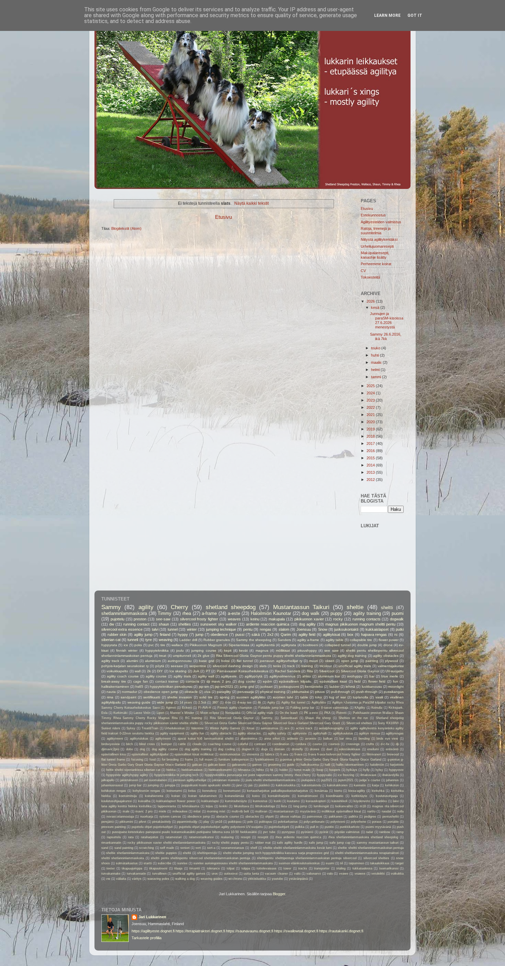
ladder (334, 686)
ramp (400, 832)
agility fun (197, 733)
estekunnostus (230, 754)
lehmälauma (190, 806)
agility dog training (352, 656)
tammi (376, 377)
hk (271, 770)
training (307, 666)
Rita (310, 671)
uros (215, 873)
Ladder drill (188, 640)
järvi (239, 785)
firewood (393, 754)
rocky (338, 619)
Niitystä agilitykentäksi (379, 239)
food (152, 759)
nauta (111, 692)
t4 (341, 863)
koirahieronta (154, 796)
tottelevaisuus (267, 868)
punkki (329, 827)
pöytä (159, 666)
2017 (371, 443)
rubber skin (117, 634)
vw (108, 878)
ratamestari (174, 837)
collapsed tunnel (338, 645)
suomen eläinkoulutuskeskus (299, 863)
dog (142, 749)
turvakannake (111, 873)
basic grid (206, 661)
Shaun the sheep (318, 718)
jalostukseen (129, 780)
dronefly (297, 749)
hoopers (334, 770)
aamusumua (269, 728)
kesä (375, 307)
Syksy (130, 728)
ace (287, 728)
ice (126, 645)
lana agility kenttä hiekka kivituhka (126, 806)
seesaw (177, 666)
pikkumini (126, 821)
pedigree (370, 816)
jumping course (203, 650)
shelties (184, 624)
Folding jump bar (302, 707)
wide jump (165, 702)
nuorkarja (146, 816)
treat (162, 656)
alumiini (132, 661)
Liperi (160, 713)
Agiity (271, 702)
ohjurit (269, 816)
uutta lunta (251, 873)
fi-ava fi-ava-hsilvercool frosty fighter (334, 754)
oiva (207, 692)
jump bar (135, 785)
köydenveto (362, 801)
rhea (186, 613)
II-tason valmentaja (335, 707)
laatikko (381, 801)
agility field (307, 634)
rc (396, 634)
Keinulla (376, 707)
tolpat (231, 868)
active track (304, 728)
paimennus (314, 816)
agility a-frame (308, 640)
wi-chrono (235, 878)
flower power (389, 640)
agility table (335, 640)
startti (148, 863)
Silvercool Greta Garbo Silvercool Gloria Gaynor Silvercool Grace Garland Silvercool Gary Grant (272, 723)
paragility (224, 692)
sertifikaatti (151, 697)
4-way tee (244, 702)
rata (131, 837)
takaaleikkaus (380, 863)
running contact (136, 624)
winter (192, 629)
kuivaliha (144, 801)
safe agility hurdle (289, 842)
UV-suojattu (394, 671)
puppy (336, 613)
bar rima (345, 738)
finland (165, 634)
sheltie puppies (166, 853)
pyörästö (307, 832)
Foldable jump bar (271, 707)
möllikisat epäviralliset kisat (341, 811)
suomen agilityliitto (251, 697)
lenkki (223, 806)
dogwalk (397, 619)
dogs (264, 749)
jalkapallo (107, 780)
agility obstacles (385, 656)
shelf (253, 848)
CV (363, 271)
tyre (148, 640)
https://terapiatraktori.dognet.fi (200, 931)
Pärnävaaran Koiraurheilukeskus (242, 671)
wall (138, 671)
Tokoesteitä (370, 277)
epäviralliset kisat (333, 681)
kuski (277, 801)
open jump (349, 661)
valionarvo (313, 873)
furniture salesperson (233, 759)
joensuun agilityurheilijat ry (281, 661)
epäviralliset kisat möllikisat (194, 754)
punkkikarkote (350, 827)
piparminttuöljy (187, 821)
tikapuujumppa (132, 868)
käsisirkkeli (339, 801)
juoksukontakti (346, 629)
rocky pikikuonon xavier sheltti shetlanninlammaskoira (166, 842)
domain (279, 749)
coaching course (220, 744)
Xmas (250, 728)
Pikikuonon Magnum (206, 645)
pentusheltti (390, 816)
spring (224, 697)
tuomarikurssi (389, 868)
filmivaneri (374, 754)
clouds (197, 744)
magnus (262, 650)
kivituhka (378, 791)
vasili (379, 697)
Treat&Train (150, 728)
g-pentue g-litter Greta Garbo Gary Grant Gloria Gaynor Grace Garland (330, 759)
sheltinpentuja (207, 853)
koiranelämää (234, 796)
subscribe (164, 863)
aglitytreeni (163, 738)
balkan (328, 738)
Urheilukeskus (175, 728)
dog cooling (226, 749)
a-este (234, 613)
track (291, 666)
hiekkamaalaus (192, 770)
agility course (156, 676)
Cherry (179, 607)
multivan (261, 811)
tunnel (173, 629)
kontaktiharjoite (279, 796)
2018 (371, 436)
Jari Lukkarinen (152, 917)
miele (162, 811)
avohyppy (354, 676)
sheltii (187, 853)
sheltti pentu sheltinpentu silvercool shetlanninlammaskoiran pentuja (200, 858)
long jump (300, 806)
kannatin (360, 785)
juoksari (266, 686)
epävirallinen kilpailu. (295, 681)
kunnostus (260, 801)
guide (290, 764)
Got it (414, 15)
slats (263, 666)
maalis (377, 362)
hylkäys (351, 770)
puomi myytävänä (378, 827)
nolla (400, 811)
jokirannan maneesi (226, 780)
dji (397, 744)
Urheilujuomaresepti (377, 246)
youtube (277, 878)
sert (198, 848)
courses (334, 744)
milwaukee (180, 811)
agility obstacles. (250, 733)
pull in (314, 827)
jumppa (170, 785)
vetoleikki (378, 873)
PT (208, 671)
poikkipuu (235, 821)
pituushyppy (307, 650)
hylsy (379, 770)
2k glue (203, 656)
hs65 (139, 686)
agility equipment (172, 733)
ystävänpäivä (298, 878)
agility (146, 607)
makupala (277, 619)
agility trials (182, 676)
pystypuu (288, 832)
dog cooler (247, 681)
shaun (164, 624)
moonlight (396, 686)
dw (111, 624)
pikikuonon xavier (309, 619)
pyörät (323, 832)
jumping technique (221, 629)
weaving (165, 640)
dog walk (310, 613)
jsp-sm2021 (224, 686)
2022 (371, 407)
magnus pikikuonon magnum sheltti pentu (360, 624)
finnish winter (126, 650)
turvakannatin (136, 873)
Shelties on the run (353, 718)
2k (149, 671)
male (126, 811)
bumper (166, 744)
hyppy (183, 634)
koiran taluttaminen (202, 796)
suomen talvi (283, 697)
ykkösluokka (257, 878)
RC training (193, 718)
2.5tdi (202, 702)
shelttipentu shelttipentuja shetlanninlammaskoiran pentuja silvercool (307, 858)
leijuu (209, 806)
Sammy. (267, 718)
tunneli (132, 640)
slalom (284, 629)
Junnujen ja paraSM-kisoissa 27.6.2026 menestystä (386, 320)
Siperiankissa (238, 645)
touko (376, 348)
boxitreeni (310, 645)
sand (104, 848)
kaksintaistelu (311, 785)
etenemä (253, 754)
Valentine (197, 728)
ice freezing (346, 775)
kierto (338, 791)
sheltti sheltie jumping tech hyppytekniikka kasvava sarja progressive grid (276, 853)
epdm (267, 681)
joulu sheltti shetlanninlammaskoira (270, 780)
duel (329, 749)
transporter (321, 868)
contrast (260, 744)
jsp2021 (326, 780)
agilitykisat (331, 634)
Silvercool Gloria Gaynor (360, 671)
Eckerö (187, 707)
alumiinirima (248, 738)
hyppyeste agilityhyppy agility (127, 775)
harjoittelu (397, 764)
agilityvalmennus (282, 676)
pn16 (218, 821)
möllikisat (283, 650)
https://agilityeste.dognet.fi (153, 931)
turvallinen (159, 873)
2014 (371, 465)
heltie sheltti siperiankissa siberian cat (133, 770)
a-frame (209, 613)
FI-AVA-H (204, 707)
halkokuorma (310, 764)
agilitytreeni (115, 738)
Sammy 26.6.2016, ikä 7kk (385, 336)
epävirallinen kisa (113, 754)
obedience (219, 634)
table (304, 697)
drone (388, 645)
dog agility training (198, 749)
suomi (330, 863)
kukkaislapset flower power (175, 801)
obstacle (191, 692)
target (399, 863)
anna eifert (272, 738)
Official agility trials (259, 713)
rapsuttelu (114, 837)
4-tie (228, 702)
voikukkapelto (117, 671)
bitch (129, 744)
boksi (225, 661)
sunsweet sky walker (218, 624)
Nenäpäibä (232, 713)
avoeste (310, 738)
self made (167, 848)
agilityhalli (320, 733)
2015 (371, 458)
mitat (197, 811)
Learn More (387, 15)
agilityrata (288, 645)
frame (189, 759)
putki (400, 629)
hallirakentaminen (115, 686)
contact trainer (167, 681)
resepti (245, 837)
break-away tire (113, 681)
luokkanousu (372, 686)
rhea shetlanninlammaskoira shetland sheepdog (363, 837)
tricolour (325, 666)
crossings (353, 744)
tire (162, 645)
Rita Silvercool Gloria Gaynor (232, 718)
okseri (329, 661)
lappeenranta (167, 806)
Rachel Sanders (287, 671)
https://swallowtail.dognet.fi (296, 931)
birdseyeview (110, 744)
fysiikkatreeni (264, 759)
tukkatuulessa (362, 868)
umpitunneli (182, 656)
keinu (254, 619)
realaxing (227, 837)
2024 (371, 393)
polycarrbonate (314, 821)
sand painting (123, 848)
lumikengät (321, 806)
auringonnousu (180, 661)
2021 (371, 415)
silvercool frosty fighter (199, 619)
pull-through (340, 692)
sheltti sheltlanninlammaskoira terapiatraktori (367, 853)
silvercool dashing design (233, 666)
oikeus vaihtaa (290, 816)
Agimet (171, 707)
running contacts (366, 619)
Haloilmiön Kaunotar (271, 613)
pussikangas (394, 692)
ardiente (292, 738)
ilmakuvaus (368, 775)
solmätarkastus (127, 863)
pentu (247, 629)
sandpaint (128, 697)
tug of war (337, 697)
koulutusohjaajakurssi (116, 801)
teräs (277, 666)
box (350, 634)
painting (372, 661)
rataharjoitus (149, 837)
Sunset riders (110, 728)
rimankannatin (111, 842)
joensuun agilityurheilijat (189, 780)
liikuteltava (241, 806)
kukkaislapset (377, 629)
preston (140, 619)
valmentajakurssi (391, 666)
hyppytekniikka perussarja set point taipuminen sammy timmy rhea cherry (258, 775)
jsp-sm (204, 686)
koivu (256, 796)
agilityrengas (395, 733)
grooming (274, 764)
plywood (391, 661)
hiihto (260, 770)
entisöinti (392, 749)
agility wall (206, 676)
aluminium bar (329, 676)
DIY (160, 671)
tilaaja (178, 868)
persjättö (107, 821)
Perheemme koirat (376, 264)
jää (250, 785)
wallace (177, 645)
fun (395, 681)
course (317, 744)
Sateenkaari (289, 718)
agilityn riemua (369, 733)
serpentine (197, 666)
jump (199, 634)
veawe (343, 873)
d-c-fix (385, 744)
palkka (353, 816)
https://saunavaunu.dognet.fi (249, 931)
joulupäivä (308, 780)
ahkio (306, 676)
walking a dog (185, 878)
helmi (376, 370)
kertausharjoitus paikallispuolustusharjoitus (277, 791)
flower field (377, 681)
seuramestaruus (232, 848)
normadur (129, 692)
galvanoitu (239, 764)
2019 (371, 429)
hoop (319, 770)
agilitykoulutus (343, 733)
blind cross (147, 744)
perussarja (245, 692)
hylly (366, 770)
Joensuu (303, 629)
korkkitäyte (359, 796)
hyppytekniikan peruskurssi (171, 686)
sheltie (355, 607)
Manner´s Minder (182, 713)
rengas (265, 629)
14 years (186, 702)
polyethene (358, 821)
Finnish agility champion (234, 707)
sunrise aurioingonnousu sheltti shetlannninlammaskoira (233, 863)
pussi (239, 634)
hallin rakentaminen (350, 764)
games (257, 764)
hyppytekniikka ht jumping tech (176, 775)
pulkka (299, 827)
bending (364, 738)
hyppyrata (109, 645)
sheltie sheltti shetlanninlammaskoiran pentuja (371, 848)
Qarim (286, 634)
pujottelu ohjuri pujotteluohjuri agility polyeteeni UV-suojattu (221, 827)
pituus (320, 692)
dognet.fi (248, 749)
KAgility (360, 707)
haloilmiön (377, 764)
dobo (129, 749)
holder (283, 770)
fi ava (284, 754)
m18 (363, 806)
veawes (360, 873)
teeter (110, 868)
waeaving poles (158, 878)
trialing (341, 868)
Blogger (279, 894)
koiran (175, 796)
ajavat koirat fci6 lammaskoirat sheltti (205, 738)
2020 (371, 422)
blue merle (389, 676)
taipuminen (356, 863)
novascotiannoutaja (120, 816)
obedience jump (198, 816)
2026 (371, 301)
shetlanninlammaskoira (124, 613)
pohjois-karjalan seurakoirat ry (125, 666)
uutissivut (231, 873)
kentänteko (314, 686)
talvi (155, 629)
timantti (194, 868)
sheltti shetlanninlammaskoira (122, 858)
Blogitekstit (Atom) (126, 228)
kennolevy (209, 791)
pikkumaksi (300, 692)
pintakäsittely (161, 821)
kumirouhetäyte (236, 801)
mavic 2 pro (144, 811)
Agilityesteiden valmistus (381, 222)
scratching (146, 848)
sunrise (182, 863)
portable (393, 821)
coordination (280, 744)
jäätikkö (264, 785)
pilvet (142, 821)
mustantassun (283, 811)
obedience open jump (161, 692)
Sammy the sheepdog (253, 640)
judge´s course (369, 780)
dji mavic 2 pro (218, 681)
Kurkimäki (120, 713)
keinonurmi (174, 791)
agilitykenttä (265, 645)
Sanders (284, 640)
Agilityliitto (319, 702)
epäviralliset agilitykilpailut (150, 754)
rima (110, 697)
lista (284, 806)
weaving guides (212, 878)
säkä (255, 634)
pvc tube (269, 832)
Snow (322, 629)
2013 (371, 472)
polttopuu (265, 821)
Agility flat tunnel (293, 702)
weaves (234, 619)
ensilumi (373, 749)
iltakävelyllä (390, 775)
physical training (272, 692)
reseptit (263, 837)
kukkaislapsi (210, 801)
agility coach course (123, 676)
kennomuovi (231, 791)
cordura (300, 744)
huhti (375, 355)
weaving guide (138, 702)
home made (302, 770)
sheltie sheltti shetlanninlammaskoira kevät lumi (297, 848)
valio (297, 873)
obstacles (252, 816)
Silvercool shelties (359, 723)
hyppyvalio (324, 775)
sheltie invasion (179, 697)
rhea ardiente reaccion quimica (298, 837)
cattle (182, 744)
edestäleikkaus (349, 749)
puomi (398, 613)
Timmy (164, 613)
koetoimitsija (128, 796)
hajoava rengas (374, 634)
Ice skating (178, 671)
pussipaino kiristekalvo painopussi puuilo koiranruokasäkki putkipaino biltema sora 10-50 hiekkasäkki (184, 832)
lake (396, 801)
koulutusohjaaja (387, 796)
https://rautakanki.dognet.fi (341, 931)
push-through (367, 692)
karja (375, 785)
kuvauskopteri (316, 801)
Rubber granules (216, 640)
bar (371, 676)
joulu (180, 650)
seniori (185, 848)
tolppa (246, 868)
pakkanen (336, 816)
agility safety (277, 733)
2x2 (270, 634)
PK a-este (311, 713)
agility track (110, 661)
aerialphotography (331, 728)
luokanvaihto (344, 806)
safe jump (316, 842)
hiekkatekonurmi (220, 770)
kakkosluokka (285, 785)
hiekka (171, 770)
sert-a (211, 848)
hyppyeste (396, 770)
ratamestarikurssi (201, 837)
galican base (217, 764)
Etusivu (223, 217)
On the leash (289, 713)
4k (259, 702)
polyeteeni (337, 821)
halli (327, 764)
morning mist (216, 811)
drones (314, 749)
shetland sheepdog (231, 607)
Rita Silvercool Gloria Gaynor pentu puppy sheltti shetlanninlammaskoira (273, 656)
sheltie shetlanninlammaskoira (127, 853)
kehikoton (392, 785)
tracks (302, 868)
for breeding (170, 759)
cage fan (140, 681)
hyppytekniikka (157, 650)
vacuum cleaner (276, 873)
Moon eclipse (209, 713)
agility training (367, 613)
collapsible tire (361, 640)
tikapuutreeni (158, 868)
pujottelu (117, 619)
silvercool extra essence (122, 629)
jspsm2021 (346, 780)
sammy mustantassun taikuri (378, 842)
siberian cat (111, 640)
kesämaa (321, 791)
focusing (137, 759)
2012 (371, 480)
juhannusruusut (112, 785)
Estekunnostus (373, 215)
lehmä (350, 686)
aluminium (153, 661)
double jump (367, 645)
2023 (371, 400)
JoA (196, 671)
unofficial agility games (188, 873)
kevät (243, 650)
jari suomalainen (155, 780)
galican (197, 764)
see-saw (163, 619)
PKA (327, 713)
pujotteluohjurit (279, 827)
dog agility (307, 624)
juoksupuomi (289, 686)
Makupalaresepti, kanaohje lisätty (375, 255)
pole (250, 821)
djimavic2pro (110, 749)
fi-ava (298, 754)
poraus (377, 821)
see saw (331, 650)
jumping (153, 785)
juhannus (392, 780)
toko (318, 697)
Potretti (341, 713)
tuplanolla (360, 697)
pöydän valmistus (347, 832)
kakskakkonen (337, 785)
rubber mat (263, 842)
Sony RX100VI (388, 723)
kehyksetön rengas (146, 791)
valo (330, 873)
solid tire (206, 697)
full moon (205, 759)
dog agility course (165, 749)
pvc (151, 645)
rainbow (384, 832)
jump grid (247, 686)
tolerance (213, 868)
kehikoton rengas (113, 791)
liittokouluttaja (265, 806)
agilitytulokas (139, 738)
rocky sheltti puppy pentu (230, 842)
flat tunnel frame (113, 759)
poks (138, 645)
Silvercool (326, 671)
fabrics (269, 754)
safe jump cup (339, 842)
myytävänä (308, 811)
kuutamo (293, 801)
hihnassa (244, 770)
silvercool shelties (376, 858)
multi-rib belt (240, 811)
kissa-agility (356, 791)
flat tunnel (245, 661)
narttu (371, 811)
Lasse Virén (142, 713)
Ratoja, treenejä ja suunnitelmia (376, 230)
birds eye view (387, 738)
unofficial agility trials (354, 666)
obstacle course (227, 816)
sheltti (387, 607)
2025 (371, 386)
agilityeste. (229, 676)
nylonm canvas (170, 816)
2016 (371, 451)
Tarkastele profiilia (146, 938)
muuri (313, 661)
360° (215, 702)
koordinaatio (334, 796)
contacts (192, 681)
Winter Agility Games (225, 728)
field (357, 681)
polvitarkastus (288, 821)
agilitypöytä (253, 676)
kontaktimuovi (308, 796)
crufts (370, 744)
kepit (228, 650)
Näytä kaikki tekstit (251, 203)
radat (369, 832)
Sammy (111, 607)
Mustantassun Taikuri (301, 607)
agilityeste (299, 733)
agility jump (143, 634)
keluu (192, 791)
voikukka (397, 873)
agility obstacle (221, 733)
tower (287, 868)
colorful (243, 744)
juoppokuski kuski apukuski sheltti (206, 785)
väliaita (121, 878)
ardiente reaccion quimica (267, 624)
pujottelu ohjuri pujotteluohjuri (152, 827)
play (206, 821)
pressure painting (113, 827)
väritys (137, 878)
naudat (386, 811)
